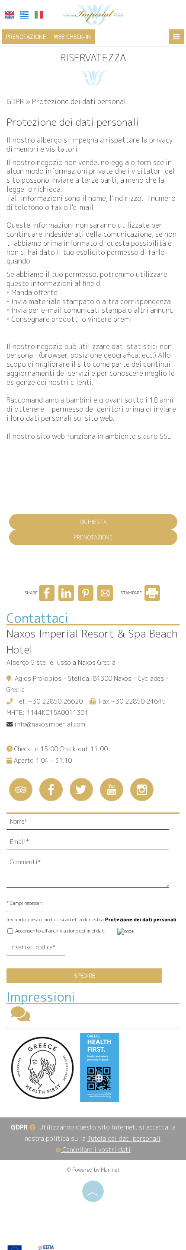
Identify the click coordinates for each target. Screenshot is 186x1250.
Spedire (84, 976)
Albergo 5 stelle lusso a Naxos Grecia (60, 662)
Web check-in (72, 37)
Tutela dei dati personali (123, 1138)
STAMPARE (132, 593)
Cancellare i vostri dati (96, 1149)
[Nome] (93, 824)
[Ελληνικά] (24, 15)
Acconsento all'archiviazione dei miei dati (60, 930)
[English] (9, 15)
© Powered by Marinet (93, 1170)
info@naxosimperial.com (49, 724)
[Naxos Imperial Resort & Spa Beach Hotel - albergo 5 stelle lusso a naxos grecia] (93, 14)
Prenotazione (26, 37)
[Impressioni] (20, 1018)
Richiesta (93, 522)
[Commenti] (93, 875)
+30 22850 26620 (55, 701)
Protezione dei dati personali (140, 919)
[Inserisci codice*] (35, 949)
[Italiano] (38, 15)
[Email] (93, 844)
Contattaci (37, 618)
